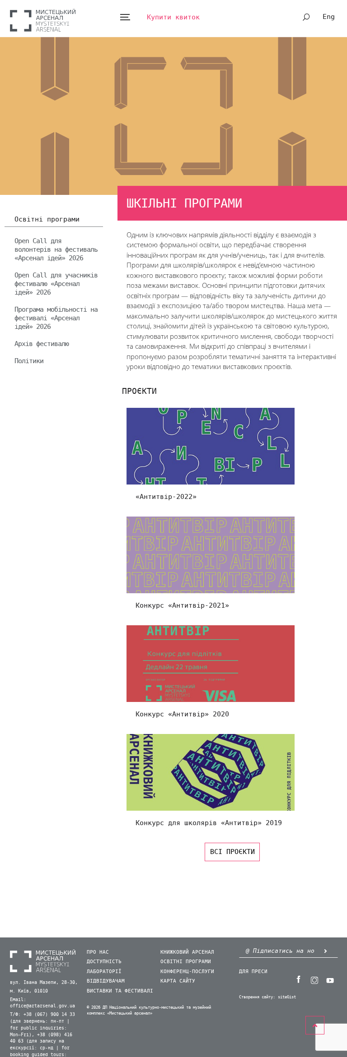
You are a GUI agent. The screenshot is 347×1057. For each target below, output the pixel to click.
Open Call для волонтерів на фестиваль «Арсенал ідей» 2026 (56, 249)
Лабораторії (104, 971)
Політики (28, 361)
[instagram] (314, 979)
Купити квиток (173, 17)
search (306, 17)
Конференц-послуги (187, 971)
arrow (326, 950)
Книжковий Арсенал (187, 952)
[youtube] (330, 979)
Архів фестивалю (41, 344)
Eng (329, 17)
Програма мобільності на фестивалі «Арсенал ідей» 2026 (56, 318)
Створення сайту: (257, 997)
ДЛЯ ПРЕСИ (253, 971)
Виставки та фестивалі (120, 991)
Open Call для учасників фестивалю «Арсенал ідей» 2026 (56, 283)
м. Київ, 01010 (29, 991)
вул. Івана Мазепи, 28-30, (44, 982)
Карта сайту (177, 981)
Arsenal (42, 20)
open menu (125, 17)
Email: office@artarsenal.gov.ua (42, 1003)
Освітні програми (47, 219)
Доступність (104, 961)
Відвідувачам (106, 981)
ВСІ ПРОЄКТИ (232, 852)
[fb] (298, 979)
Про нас (98, 952)
